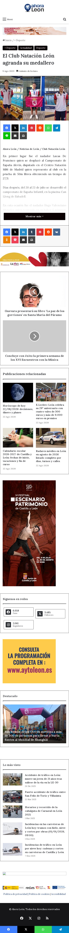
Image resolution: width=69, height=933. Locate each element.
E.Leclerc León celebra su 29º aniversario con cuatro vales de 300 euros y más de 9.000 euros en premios (50, 411)
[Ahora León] (34, 7)
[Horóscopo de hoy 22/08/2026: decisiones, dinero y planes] (18, 392)
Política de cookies (39, 894)
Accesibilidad (58, 894)
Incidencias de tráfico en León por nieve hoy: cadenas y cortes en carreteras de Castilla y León (44, 848)
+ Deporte (19, 40)
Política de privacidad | (16, 894)
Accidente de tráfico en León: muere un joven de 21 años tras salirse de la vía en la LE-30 (43, 778)
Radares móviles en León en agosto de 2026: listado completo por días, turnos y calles (51, 456)
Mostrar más (33, 216)
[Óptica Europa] (34, 30)
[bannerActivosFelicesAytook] (34, 258)
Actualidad (26, 47)
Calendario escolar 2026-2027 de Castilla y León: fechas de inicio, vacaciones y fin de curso (17, 457)
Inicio (8, 40)
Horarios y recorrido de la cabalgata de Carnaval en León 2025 (43, 811)
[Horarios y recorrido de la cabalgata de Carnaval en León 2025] (12, 811)
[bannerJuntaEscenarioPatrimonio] (29, 585)
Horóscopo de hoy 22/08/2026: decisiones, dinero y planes (18, 409)
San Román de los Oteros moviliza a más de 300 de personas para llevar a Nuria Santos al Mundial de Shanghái (33, 735)
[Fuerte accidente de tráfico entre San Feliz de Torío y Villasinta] (12, 796)
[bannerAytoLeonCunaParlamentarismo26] (29, 682)
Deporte (40, 47)
